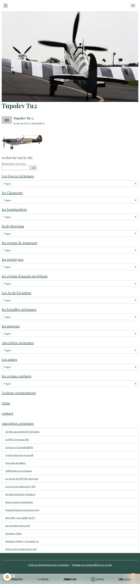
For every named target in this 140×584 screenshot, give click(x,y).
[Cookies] (7, 577)
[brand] (6, 6)
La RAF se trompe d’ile (17, 439)
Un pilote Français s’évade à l (20, 494)
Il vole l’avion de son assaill (19, 455)
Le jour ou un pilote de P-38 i (20, 486)
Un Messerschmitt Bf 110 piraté (22, 431)
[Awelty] (97, 579)
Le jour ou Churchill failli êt (19, 447)
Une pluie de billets (15, 463)
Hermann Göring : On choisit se (22, 541)
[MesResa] (70, 579)
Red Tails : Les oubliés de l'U (20, 517)
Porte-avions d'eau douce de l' (21, 549)
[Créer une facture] (124, 579)
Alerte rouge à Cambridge (19, 502)
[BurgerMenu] (133, 6)
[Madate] (43, 579)
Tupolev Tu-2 (23, 118)
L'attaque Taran (13, 533)
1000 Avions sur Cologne (18, 470)
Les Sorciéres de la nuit (17, 525)
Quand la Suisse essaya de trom (22, 509)
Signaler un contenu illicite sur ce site (92, 564)
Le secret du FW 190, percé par (21, 478)
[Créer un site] (15, 579)
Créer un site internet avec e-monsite (48, 564)
